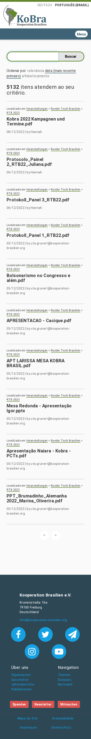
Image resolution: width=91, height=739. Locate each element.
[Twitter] (46, 634)
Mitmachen (69, 704)
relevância (35, 71)
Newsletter (43, 704)
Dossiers (64, 680)
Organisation (21, 675)
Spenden (19, 704)
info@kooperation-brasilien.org (43, 620)
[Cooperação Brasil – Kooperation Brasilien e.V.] (25, 15)
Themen (64, 675)
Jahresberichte (22, 684)
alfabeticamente (35, 76)
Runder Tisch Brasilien (65, 108)
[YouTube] (59, 651)
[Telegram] (72, 634)
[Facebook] (19, 634)
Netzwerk (65, 684)
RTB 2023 (13, 112)
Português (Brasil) (72, 5)
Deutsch (45, 5)
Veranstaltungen (37, 108)
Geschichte (20, 680)
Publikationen (21, 689)
